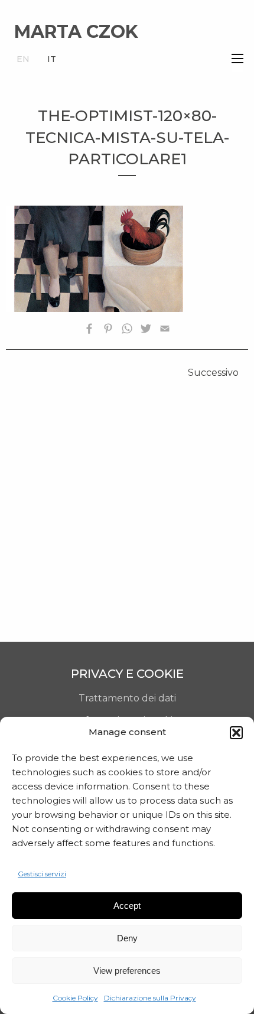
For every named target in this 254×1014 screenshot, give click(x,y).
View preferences (127, 971)
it (51, 59)
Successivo (213, 372)
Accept (127, 906)
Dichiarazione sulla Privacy (150, 997)
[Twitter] (145, 330)
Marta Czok (76, 32)
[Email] (164, 330)
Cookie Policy (75, 997)
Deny (127, 938)
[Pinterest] (108, 330)
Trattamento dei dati (127, 698)
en (23, 59)
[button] (236, 733)
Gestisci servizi (42, 873)
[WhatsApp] (127, 330)
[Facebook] (89, 330)
